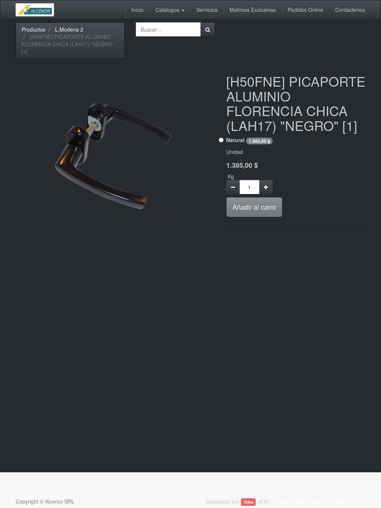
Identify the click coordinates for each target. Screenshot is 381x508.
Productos (33, 29)
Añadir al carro (254, 207)
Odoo (248, 502)
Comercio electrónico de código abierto (318, 501)
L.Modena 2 (69, 29)
